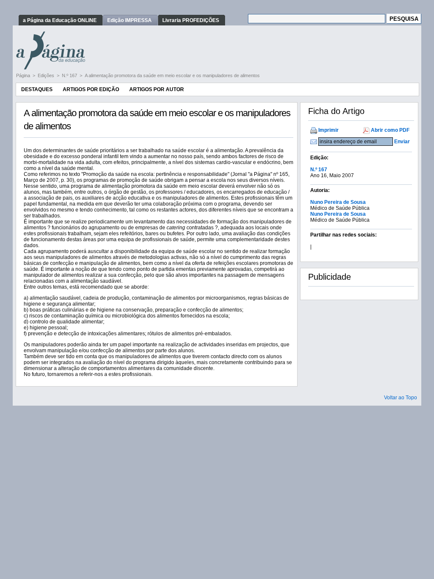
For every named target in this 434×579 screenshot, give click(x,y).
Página (23, 75)
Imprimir (328, 130)
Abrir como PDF (390, 130)
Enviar (402, 142)
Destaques (37, 89)
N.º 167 (70, 75)
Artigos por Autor (156, 89)
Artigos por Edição (91, 89)
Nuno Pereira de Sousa (338, 202)
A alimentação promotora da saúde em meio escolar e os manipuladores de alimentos (172, 75)
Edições (47, 75)
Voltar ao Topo (400, 398)
